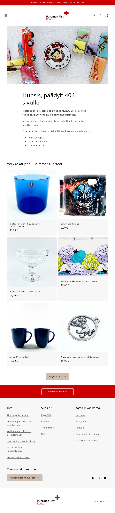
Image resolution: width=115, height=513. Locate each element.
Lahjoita (45, 421)
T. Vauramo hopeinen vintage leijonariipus (80, 357)
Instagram (80, 421)
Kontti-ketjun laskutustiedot (21, 441)
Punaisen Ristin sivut (86, 440)
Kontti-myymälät (37, 141)
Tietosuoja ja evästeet (18, 415)
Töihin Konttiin (36, 145)
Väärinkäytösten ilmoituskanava (15, 449)
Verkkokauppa (36, 137)
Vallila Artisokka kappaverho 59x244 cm (79, 281)
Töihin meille (48, 427)
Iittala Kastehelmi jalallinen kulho (25, 291)
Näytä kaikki (56, 376)
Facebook (80, 415)
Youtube (79, 427)
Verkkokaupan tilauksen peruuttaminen (19, 433)
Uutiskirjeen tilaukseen (23, 477)
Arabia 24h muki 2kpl (19, 357)
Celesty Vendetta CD (70, 224)
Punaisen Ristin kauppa (87, 434)
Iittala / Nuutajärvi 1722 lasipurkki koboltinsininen (25, 225)
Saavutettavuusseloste (18, 457)
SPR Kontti (103, 501)
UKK (43, 434)
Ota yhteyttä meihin (56, 391)
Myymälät (46, 415)
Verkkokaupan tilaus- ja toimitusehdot (19, 423)
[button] (5, 15)
